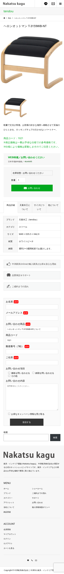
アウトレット (9, 502)
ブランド (7, 493)
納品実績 (7, 512)
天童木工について (25, 207)
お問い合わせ (34, 188)
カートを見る (9, 548)
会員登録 (7, 529)
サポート (35, 498)
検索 (6, 432)
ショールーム (37, 488)
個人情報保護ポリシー (41, 507)
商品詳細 (11, 205)
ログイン (7, 538)
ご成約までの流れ (20, 286)
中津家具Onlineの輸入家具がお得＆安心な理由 (34, 264)
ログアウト (8, 543)
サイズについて (39, 207)
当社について (9, 507)
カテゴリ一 (8, 498)
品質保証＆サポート (21, 275)
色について (53, 205)
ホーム (6, 488)
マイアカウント (10, 534)
